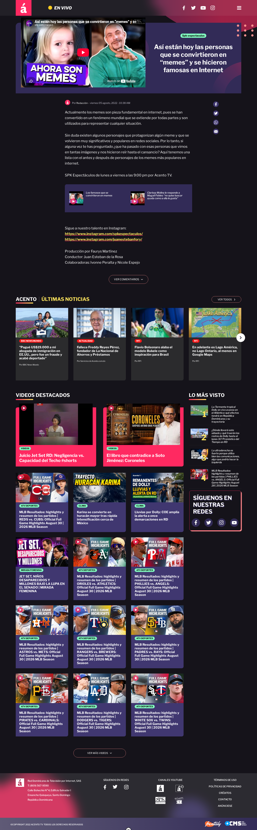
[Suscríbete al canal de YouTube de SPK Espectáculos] (160, 801)
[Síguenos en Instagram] (213, 8)
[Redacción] (67, 104)
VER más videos (101, 752)
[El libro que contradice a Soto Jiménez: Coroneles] (143, 435)
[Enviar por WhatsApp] (216, 122)
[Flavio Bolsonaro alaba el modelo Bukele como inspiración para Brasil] (157, 337)
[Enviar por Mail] (216, 131)
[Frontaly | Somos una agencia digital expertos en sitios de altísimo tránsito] (213, 824)
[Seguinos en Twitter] (208, 522)
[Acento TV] (23, 8)
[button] (240, 337)
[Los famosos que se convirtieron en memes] (95, 198)
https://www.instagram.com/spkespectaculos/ (104, 234)
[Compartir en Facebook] (216, 104)
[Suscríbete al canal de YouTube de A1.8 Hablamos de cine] (180, 789)
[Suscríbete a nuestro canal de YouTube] (203, 8)
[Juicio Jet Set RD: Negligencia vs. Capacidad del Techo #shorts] (56, 435)
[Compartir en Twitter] (216, 113)
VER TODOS (226, 299)
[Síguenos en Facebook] (184, 8)
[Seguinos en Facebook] (196, 522)
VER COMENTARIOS (130, 279)
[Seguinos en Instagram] (221, 522)
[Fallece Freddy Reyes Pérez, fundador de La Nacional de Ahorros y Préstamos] (99, 337)
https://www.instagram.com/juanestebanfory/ (103, 239)
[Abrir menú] (239, 8)
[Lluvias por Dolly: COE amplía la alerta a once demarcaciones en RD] (157, 502)
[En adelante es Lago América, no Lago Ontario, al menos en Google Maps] (215, 337)
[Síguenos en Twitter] (193, 8)
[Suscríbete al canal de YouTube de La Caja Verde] (179, 801)
